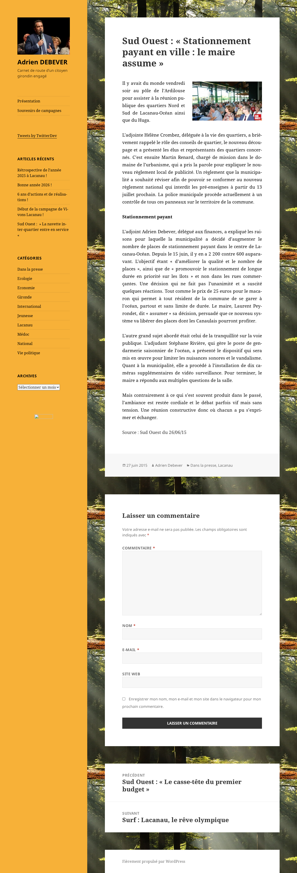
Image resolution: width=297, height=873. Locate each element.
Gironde (24, 297)
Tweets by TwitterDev (37, 135)
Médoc (23, 334)
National (24, 343)
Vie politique (28, 352)
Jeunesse (25, 315)
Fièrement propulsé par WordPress (153, 861)
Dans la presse (30, 269)
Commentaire (138, 548)
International (29, 306)
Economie (26, 287)
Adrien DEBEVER (42, 62)
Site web (131, 673)
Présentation (28, 101)
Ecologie (24, 278)
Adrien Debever (169, 465)
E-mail (130, 649)
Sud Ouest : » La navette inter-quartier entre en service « (43, 229)
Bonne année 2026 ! (34, 184)
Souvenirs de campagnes (39, 110)
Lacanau (24, 325)
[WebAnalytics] (43, 416)
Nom (129, 625)
